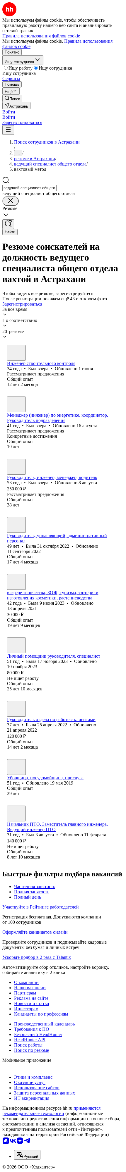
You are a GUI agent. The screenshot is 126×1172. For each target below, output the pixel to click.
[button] (8, 111)
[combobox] (29, 188)
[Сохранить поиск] (8, 224)
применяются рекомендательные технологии (51, 1111)
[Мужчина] (16, 353)
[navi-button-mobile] (8, 130)
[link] (12, 98)
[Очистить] (10, 201)
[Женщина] (16, 525)
